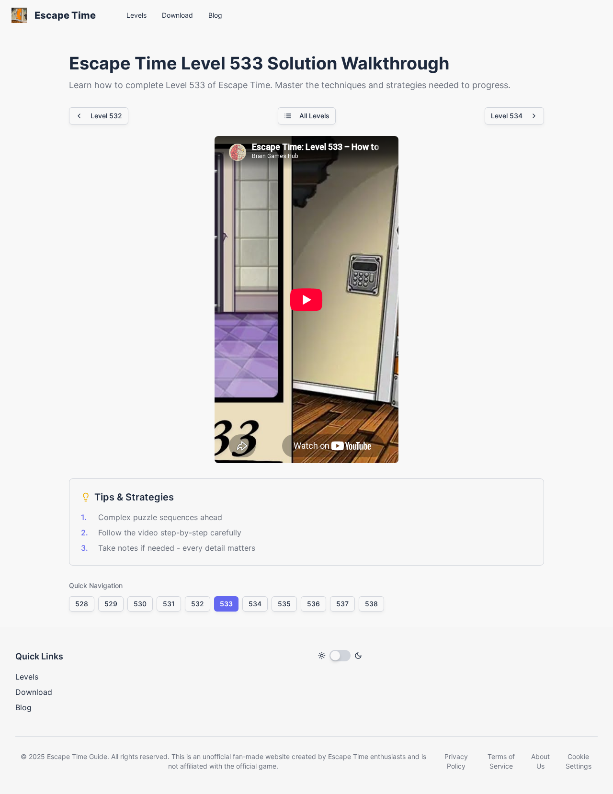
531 (169, 604)
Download (33, 692)
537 (342, 604)
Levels (26, 676)
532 (197, 604)
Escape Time (65, 15)
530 (140, 604)
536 (313, 604)
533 (226, 604)
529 (110, 604)
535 (284, 604)
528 (81, 604)
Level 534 (506, 116)
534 (255, 604)
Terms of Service (501, 761)
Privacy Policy (456, 761)
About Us (540, 761)
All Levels (314, 116)
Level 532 (106, 116)
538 (371, 604)
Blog (23, 707)
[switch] (340, 655)
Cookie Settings (578, 761)
